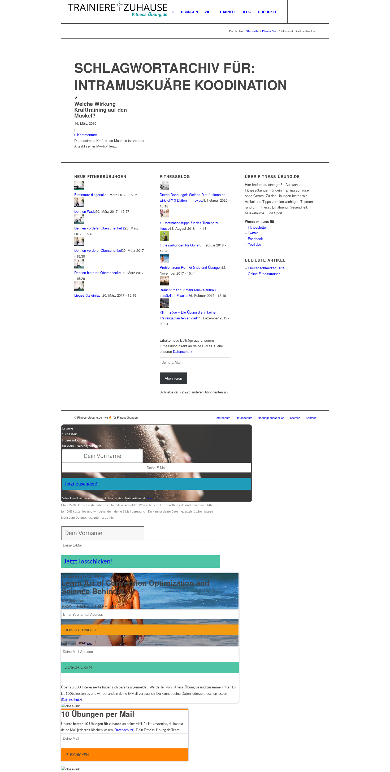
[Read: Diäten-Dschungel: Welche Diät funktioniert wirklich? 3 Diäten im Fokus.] (164, 188)
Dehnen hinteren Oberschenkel (98, 272)
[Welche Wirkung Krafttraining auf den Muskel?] (76, 98)
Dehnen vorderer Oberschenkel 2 (99, 228)
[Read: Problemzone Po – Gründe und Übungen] (164, 261)
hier (149, 498)
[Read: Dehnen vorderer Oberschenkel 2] (79, 222)
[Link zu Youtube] (312, 12)
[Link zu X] (304, 12)
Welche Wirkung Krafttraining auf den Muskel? (100, 109)
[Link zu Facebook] (296, 12)
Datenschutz (182, 351)
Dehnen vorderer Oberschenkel (98, 250)
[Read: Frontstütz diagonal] (79, 188)
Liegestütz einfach (88, 295)
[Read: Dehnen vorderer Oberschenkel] (79, 244)
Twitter (253, 232)
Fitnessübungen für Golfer (180, 245)
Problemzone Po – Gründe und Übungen (191, 267)
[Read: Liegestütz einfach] (79, 289)
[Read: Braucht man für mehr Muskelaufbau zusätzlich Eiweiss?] (164, 284)
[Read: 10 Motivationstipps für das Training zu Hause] (164, 216)
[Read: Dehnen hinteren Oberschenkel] (79, 267)
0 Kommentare (85, 134)
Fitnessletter (257, 227)
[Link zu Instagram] (320, 12)
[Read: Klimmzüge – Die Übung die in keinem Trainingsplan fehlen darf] (164, 306)
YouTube (254, 244)
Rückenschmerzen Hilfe (266, 267)
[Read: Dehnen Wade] (79, 205)
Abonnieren (173, 378)
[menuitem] (172, 12)
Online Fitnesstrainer (264, 273)
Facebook (255, 238)
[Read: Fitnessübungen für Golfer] (164, 239)
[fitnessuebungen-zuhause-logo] (117, 12)
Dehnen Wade (85, 211)
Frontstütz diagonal (89, 194)
